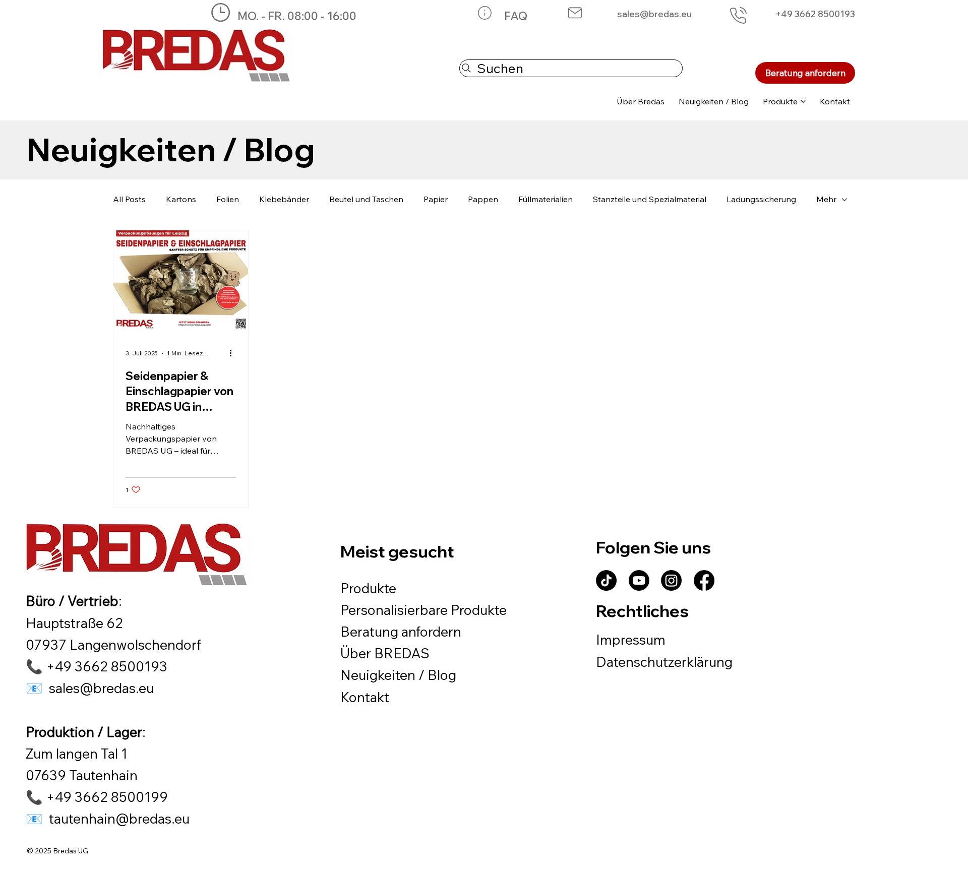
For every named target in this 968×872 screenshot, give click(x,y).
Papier (436, 199)
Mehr (826, 199)
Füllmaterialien (545, 199)
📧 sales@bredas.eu (90, 688)
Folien (227, 199)
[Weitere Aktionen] (234, 353)
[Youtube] (639, 580)
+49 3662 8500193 (815, 14)
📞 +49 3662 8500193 (96, 666)
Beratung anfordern (400, 631)
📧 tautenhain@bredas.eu (108, 818)
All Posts (129, 199)
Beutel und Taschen (366, 199)
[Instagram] (671, 580)
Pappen (483, 199)
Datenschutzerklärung (664, 661)
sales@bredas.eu (654, 14)
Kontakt (364, 697)
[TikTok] (606, 580)
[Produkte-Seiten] (803, 101)
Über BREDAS (385, 653)
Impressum (631, 639)
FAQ (515, 16)
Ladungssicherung (761, 199)
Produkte (368, 588)
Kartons (181, 199)
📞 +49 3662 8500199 (97, 796)
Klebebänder (284, 199)
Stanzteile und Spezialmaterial (649, 199)
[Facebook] (704, 580)
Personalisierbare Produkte (423, 609)
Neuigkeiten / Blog (398, 674)
